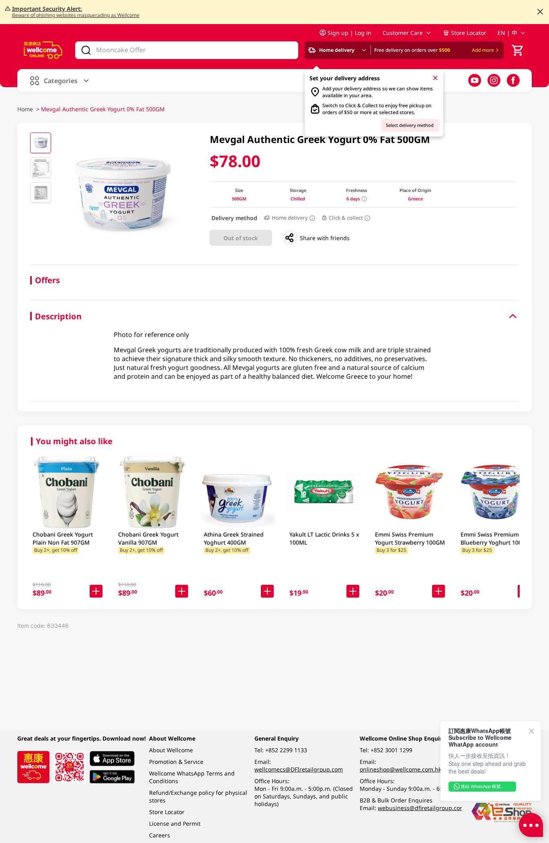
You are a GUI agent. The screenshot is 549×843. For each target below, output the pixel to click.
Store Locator (468, 33)
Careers (159, 835)
